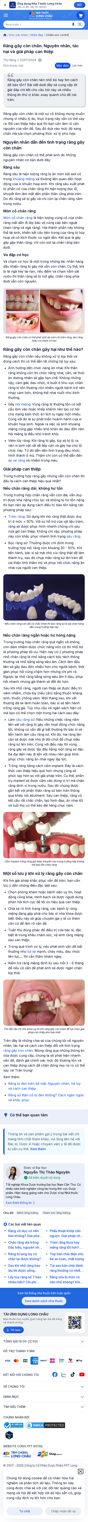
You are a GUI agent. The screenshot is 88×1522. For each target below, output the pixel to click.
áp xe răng (16, 460)
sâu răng (73, 536)
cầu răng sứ (25, 719)
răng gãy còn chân (18, 1050)
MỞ (79, 5)
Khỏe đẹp (37, 35)
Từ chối (24, 1511)
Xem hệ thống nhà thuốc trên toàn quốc (44, 1293)
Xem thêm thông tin (19, 1202)
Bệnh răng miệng (27, 1212)
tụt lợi (31, 951)
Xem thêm (38, 1149)
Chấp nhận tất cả (63, 1511)
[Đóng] (4, 5)
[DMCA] (45, 1425)
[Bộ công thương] (13, 1425)
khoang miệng (24, 179)
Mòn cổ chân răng (17, 218)
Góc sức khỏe (18, 35)
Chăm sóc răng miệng (56, 1212)
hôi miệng (22, 404)
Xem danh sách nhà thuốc (44, 1301)
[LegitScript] (23, 1435)
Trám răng (16, 516)
